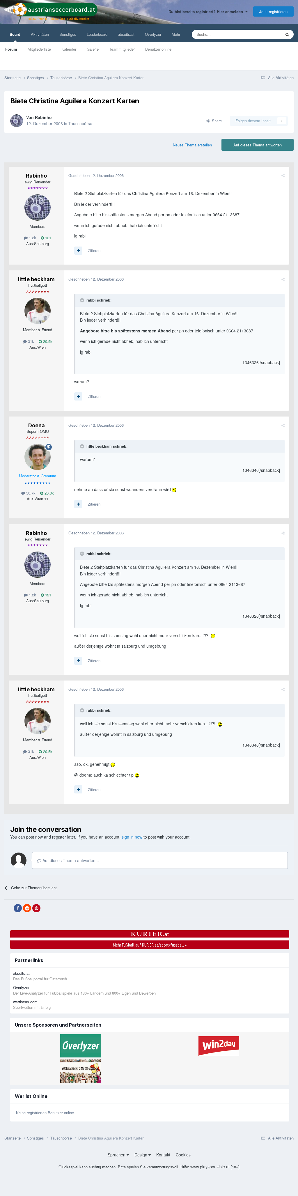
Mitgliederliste (39, 49)
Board (15, 34)
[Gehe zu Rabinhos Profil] (16, 120)
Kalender (68, 49)
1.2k (32, 237)
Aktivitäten (40, 34)
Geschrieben (96, 175)
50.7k (30, 493)
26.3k (48, 493)
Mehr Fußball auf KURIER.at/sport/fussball (150, 945)
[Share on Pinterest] (36, 908)
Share (216, 120)
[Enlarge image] (174, 489)
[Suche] (287, 34)
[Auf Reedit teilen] (27, 908)
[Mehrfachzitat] (78, 251)
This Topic (265, 34)
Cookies (183, 1155)
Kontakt (163, 1155)
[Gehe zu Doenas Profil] (37, 457)
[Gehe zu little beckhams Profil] (37, 311)
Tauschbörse (80, 123)
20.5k (47, 341)
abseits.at (126, 34)
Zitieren (94, 250)
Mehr (176, 34)
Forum (11, 49)
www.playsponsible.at (210, 1167)
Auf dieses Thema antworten (257, 145)
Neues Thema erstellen (192, 145)
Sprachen (117, 1155)
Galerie (93, 49)
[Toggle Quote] (82, 300)
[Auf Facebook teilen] (18, 908)
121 (47, 237)
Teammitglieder (122, 49)
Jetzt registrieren (273, 11)
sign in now (132, 837)
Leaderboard (97, 34)
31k (30, 341)
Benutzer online (158, 49)
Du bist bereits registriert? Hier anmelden (206, 11)
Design (141, 1155)
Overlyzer (153, 34)
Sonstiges (67, 34)
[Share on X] (8, 908)
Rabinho (43, 117)
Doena (36, 425)
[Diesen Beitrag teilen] (283, 175)
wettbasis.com (25, 1001)
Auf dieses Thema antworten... (70, 860)
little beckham (36, 279)
